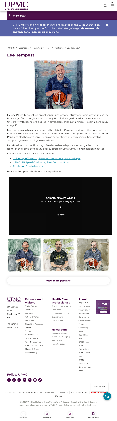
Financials (82, 324)
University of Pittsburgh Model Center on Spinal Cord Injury (47, 158)
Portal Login (93, 417)
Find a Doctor (31, 306)
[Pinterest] (24, 380)
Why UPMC (83, 303)
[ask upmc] (107, 396)
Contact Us (10, 392)
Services (28, 331)
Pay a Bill (29, 313)
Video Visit (70, 417)
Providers (47, 417)
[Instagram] (14, 380)
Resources (56, 310)
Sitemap (58, 396)
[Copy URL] (61, 207)
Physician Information (61, 306)
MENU (112, 2)
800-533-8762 (13, 328)
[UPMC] (16, 6)
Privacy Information (79, 392)
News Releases (58, 344)
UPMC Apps (83, 342)
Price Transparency (33, 342)
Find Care (23, 417)
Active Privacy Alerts (100, 392)
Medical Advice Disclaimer (56, 392)
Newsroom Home (60, 333)
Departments (58, 317)
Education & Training (61, 313)
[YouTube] (35, 380)
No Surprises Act (32, 338)
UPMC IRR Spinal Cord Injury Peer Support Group (41, 162)
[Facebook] (9, 380)
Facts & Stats (84, 306)
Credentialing (58, 320)
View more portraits (58, 280)
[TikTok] (40, 380)
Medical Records (32, 335)
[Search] (105, 5)
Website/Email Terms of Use (30, 392)
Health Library (31, 353)
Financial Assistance (34, 345)
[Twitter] (30, 380)
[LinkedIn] (19, 380)
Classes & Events (32, 349)
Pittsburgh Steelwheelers (28, 166)
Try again (60, 214)
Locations (29, 310)
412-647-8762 (12, 324)
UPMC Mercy (19, 16)
